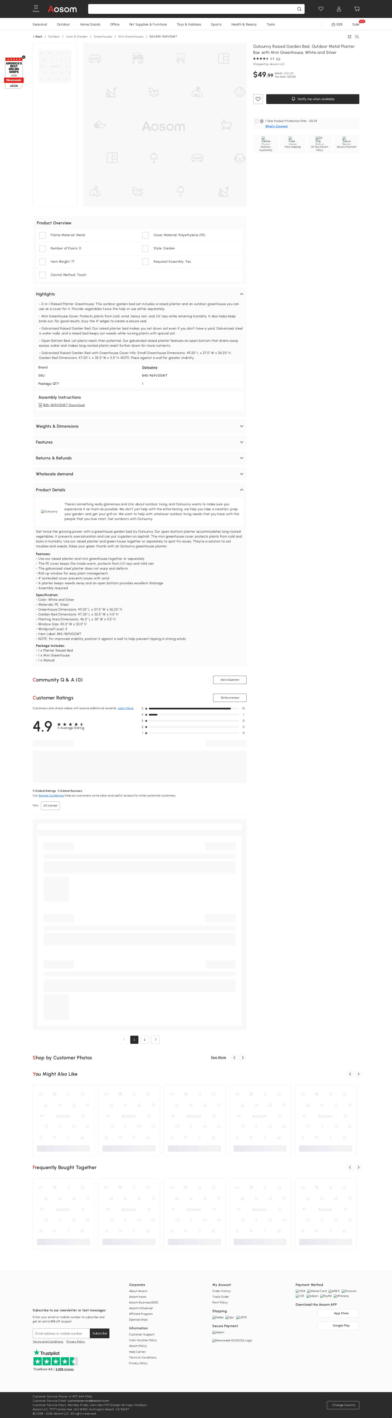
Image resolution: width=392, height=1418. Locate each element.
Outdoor (63, 24)
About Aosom (138, 1291)
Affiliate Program (141, 1314)
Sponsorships (138, 1319)
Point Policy (220, 1302)
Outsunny (150, 367)
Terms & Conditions (143, 1357)
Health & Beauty (244, 24)
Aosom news (137, 1297)
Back (39, 36)
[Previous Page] (124, 1040)
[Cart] (356, 9)
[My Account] (338, 9)
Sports (216, 24)
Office (115, 24)
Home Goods (90, 24)
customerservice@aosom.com (88, 1401)
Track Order (220, 1297)
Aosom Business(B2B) (143, 1302)
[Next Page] (155, 1040)
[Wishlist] (320, 9)
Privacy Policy (76, 1341)
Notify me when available (315, 99)
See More (218, 1057)
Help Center (137, 1352)
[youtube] (54, 1300)
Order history (221, 1291)
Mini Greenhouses (130, 36)
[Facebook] (36, 1300)
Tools (271, 24)
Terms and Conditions (48, 1341)
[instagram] (45, 1300)
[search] (299, 9)
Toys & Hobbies (189, 24)
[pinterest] (63, 1300)
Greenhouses (103, 36)
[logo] (62, 9)
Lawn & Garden (77, 36)
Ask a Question (229, 679)
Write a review (230, 697)
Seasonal (40, 24)
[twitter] (72, 1300)
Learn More (126, 708)
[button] (140, 294)
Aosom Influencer (141, 1308)
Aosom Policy (138, 1346)
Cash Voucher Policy (143, 1340)
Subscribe (99, 1333)
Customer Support (142, 1334)
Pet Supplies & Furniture (148, 24)
